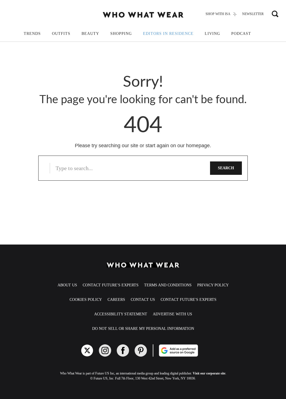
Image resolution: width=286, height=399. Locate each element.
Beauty (90, 34)
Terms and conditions (168, 285)
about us (67, 285)
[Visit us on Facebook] (123, 350)
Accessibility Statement (120, 314)
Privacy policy (213, 285)
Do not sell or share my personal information (143, 329)
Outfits (61, 34)
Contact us (143, 300)
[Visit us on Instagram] (105, 350)
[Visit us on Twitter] (87, 350)
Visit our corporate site (209, 373)
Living (212, 34)
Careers (116, 300)
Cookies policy (86, 300)
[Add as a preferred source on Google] (188, 350)
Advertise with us (172, 314)
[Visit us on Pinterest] (141, 350)
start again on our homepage (178, 145)
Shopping (121, 34)
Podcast (241, 34)
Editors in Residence (168, 34)
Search (226, 168)
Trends (32, 34)
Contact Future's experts (111, 285)
